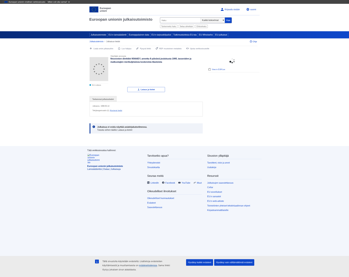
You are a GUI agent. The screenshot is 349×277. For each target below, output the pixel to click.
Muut (199, 183)
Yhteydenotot (153, 163)
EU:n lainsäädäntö (118, 35)
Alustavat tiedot (116, 110)
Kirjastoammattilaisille (217, 210)
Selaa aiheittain (186, 26)
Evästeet (151, 203)
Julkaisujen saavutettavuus (220, 183)
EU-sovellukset (214, 192)
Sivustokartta (153, 167)
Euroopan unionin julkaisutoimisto (120, 19)
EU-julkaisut (221, 35)
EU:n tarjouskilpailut (161, 35)
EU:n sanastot (214, 196)
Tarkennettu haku (168, 26)
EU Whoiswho (206, 35)
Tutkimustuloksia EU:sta (185, 35)
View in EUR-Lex (218, 69)
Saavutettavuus (154, 207)
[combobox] (180, 20)
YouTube (186, 183)
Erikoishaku (202, 26)
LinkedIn (155, 183)
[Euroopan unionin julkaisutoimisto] (100, 9)
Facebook (170, 183)
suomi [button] (253, 9)
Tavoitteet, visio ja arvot (218, 163)
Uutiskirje (211, 167)
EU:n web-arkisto (215, 201)
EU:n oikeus (96, 85)
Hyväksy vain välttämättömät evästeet (234, 262)
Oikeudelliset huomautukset (160, 198)
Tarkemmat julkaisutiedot (103, 99)
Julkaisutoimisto (98, 35)
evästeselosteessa (148, 265)
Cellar (210, 187)
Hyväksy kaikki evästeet (199, 262)
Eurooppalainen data (139, 35)
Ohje (255, 41)
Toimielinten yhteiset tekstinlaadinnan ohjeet (228, 206)
